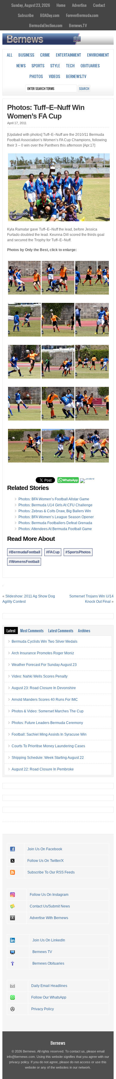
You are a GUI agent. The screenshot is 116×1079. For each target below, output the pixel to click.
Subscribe (26, 15)
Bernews (58, 1043)
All (9, 55)
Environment (98, 55)
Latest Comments (60, 630)
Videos (54, 76)
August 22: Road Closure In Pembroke (43, 769)
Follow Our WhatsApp (48, 997)
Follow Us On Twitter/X (45, 861)
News (21, 65)
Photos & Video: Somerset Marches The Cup (48, 711)
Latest (11, 630)
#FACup (52, 552)
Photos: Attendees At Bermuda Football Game (55, 529)
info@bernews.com (21, 1056)
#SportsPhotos (78, 552)
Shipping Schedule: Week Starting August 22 (48, 758)
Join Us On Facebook (44, 849)
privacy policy (19, 1062)
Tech (70, 65)
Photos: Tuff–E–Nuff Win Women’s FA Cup (45, 111)
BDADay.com (49, 15)
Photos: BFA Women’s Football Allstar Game (53, 499)
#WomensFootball (24, 562)
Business (26, 55)
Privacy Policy (42, 1009)
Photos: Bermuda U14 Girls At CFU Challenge (55, 505)
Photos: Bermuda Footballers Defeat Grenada (55, 523)
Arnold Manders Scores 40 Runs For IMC (45, 699)
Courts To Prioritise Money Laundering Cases (48, 746)
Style (55, 65)
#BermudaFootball (24, 552)
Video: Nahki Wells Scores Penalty (40, 676)
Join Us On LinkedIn (48, 940)
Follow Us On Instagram (49, 895)
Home (61, 5)
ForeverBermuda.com (82, 15)
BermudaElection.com (45, 25)
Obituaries (90, 65)
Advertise (79, 5)
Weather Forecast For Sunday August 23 (44, 665)
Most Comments (31, 630)
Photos (36, 76)
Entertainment (68, 55)
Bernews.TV (78, 25)
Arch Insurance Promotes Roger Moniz (43, 653)
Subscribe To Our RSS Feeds (51, 872)
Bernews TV (42, 952)
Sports (38, 65)
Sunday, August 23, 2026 (30, 5)
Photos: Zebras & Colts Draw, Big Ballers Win (54, 511)
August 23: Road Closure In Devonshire (44, 688)
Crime (45, 55)
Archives (84, 630)
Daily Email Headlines (49, 986)
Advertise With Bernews (49, 918)
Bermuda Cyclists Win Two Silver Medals (44, 641)
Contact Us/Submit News (50, 906)
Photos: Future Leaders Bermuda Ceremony (47, 723)
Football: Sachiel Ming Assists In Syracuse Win (49, 734)
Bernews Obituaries (48, 963)
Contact (99, 5)
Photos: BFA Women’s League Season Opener (56, 517)
